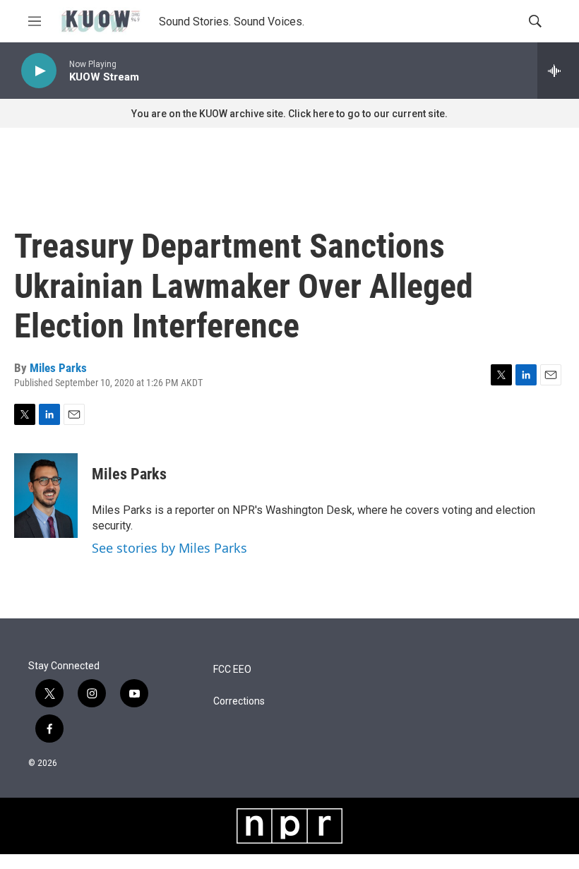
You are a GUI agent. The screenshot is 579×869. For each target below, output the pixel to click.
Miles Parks (58, 368)
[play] (39, 71)
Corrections (239, 701)
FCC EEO (232, 669)
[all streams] (558, 70)
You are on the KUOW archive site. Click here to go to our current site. (289, 113)
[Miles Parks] (46, 495)
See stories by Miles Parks (169, 547)
